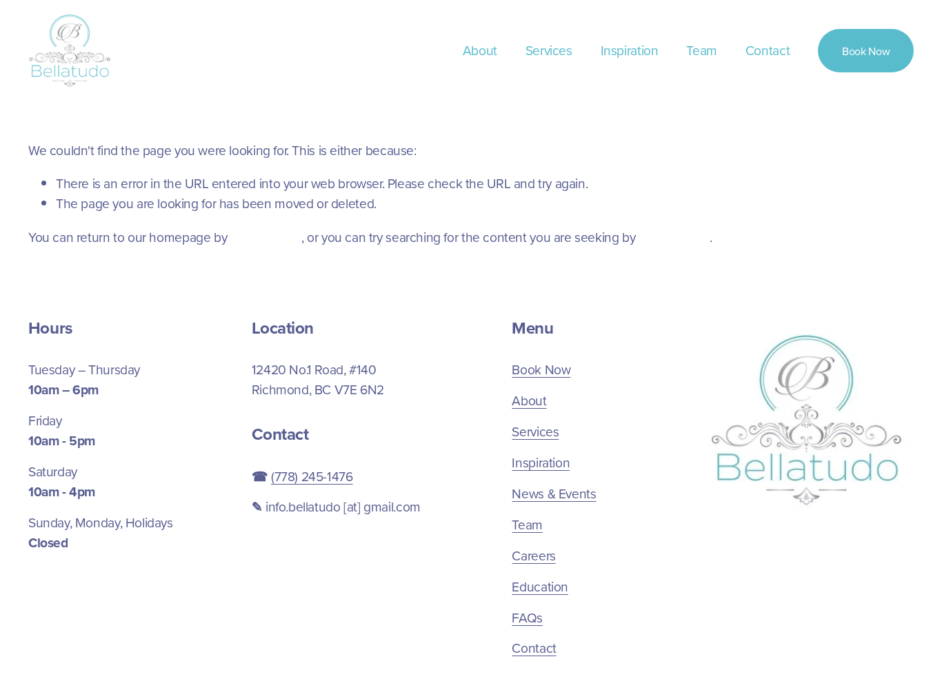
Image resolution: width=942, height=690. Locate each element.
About (480, 50)
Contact (767, 50)
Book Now (866, 51)
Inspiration (630, 50)
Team (701, 50)
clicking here (265, 236)
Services (548, 50)
